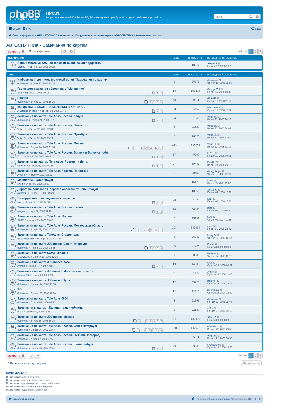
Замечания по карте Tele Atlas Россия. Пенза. (50, 125)
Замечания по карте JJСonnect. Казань (45, 262)
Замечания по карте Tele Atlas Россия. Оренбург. (52, 134)
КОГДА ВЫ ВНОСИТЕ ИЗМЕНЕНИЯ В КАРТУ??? (51, 107)
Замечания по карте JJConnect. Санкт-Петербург (52, 243)
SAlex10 (211, 317)
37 (142, 147)
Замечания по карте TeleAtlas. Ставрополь (48, 234)
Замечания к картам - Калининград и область (50, 307)
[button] (260, 51)
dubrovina (22, 83)
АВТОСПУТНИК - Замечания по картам (46, 45)
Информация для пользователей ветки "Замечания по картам (62, 79)
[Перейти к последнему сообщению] (219, 63)
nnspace (22, 339)
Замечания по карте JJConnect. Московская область (55, 271)
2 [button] (255, 51)
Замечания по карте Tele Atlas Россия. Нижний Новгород (58, 335)
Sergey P (22, 66)
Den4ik (211, 162)
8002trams (213, 290)
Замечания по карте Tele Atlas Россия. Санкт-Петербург (57, 326)
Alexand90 (23, 275)
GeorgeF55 (213, 89)
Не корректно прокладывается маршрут (46, 198)
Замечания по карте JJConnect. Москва (45, 316)
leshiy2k (21, 165)
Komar (210, 244)
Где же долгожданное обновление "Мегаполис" (51, 88)
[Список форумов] (26, 14)
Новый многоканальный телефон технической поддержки (59, 63)
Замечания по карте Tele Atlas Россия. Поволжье (52, 170)
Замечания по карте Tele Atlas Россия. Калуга (50, 116)
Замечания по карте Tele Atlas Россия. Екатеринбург (55, 344)
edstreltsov (213, 326)
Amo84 (21, 174)
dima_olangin (214, 171)
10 (156, 230)
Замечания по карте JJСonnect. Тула (43, 280)
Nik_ (19, 202)
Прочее (22, 97)
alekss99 (22, 193)
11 (160, 230)
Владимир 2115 (26, 238)
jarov (210, 226)
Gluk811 (211, 98)
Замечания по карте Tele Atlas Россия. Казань (50, 207)
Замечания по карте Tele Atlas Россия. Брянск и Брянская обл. (63, 152)
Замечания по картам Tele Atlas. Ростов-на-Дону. (52, 161)
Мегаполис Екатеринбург (35, 180)
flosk (209, 217)
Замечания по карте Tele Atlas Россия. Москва (50, 143)
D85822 (21, 220)
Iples (19, 92)
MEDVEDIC (23, 256)
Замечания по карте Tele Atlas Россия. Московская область (60, 225)
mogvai (21, 211)
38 (146, 147)
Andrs (210, 271)
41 (160, 147)
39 (151, 147)
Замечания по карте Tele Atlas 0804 (42, 298)
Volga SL (212, 116)
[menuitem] (26, 28)
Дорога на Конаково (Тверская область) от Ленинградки (57, 189)
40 (156, 147)
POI (19, 289)
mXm (20, 311)
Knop (20, 183)
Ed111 (20, 156)
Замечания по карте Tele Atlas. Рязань (45, 216)
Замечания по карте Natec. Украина (42, 253)
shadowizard (214, 344)
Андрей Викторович (28, 110)
